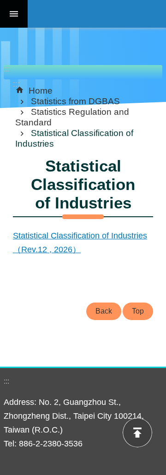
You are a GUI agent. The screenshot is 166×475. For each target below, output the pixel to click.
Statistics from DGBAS (75, 101)
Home (41, 90)
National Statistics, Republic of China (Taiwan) (97, 14)
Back (103, 311)
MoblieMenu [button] (14, 14)
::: (6, 69)
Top (138, 311)
